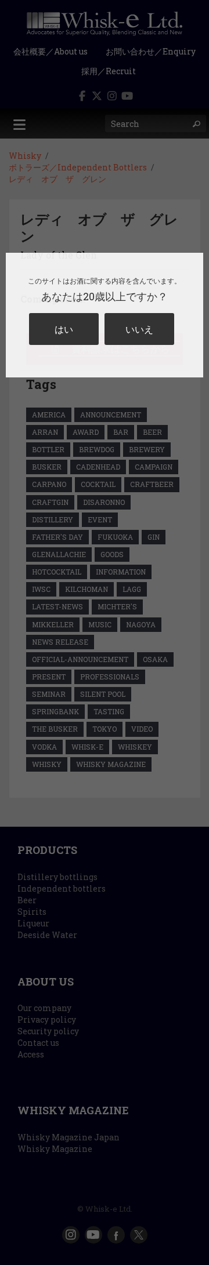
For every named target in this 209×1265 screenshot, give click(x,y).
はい (64, 329)
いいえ (139, 329)
